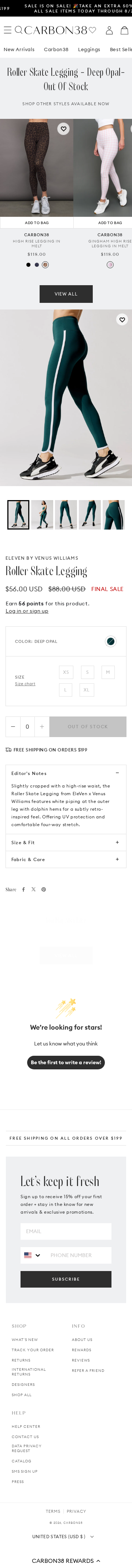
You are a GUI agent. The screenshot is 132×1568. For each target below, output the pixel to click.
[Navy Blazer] (36, 264)
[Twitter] (33, 889)
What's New (25, 1339)
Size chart (25, 683)
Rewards (81, 1350)
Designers (23, 1384)
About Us (82, 1339)
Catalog (22, 1461)
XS (66, 672)
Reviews (81, 1360)
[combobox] (33, 1255)
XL (87, 690)
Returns (21, 1360)
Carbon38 (56, 49)
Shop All (22, 1394)
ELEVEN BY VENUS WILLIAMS (42, 558)
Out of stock (88, 726)
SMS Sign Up (25, 1471)
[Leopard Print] (45, 264)
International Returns (29, 1372)
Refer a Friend (88, 1370)
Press (18, 1481)
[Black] (28, 264)
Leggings (89, 49)
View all (66, 294)
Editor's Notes (29, 773)
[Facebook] (23, 889)
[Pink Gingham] (110, 264)
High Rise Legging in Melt (36, 243)
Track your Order (33, 1350)
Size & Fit (23, 842)
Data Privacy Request (27, 1448)
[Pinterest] (43, 889)
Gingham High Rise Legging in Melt (110, 243)
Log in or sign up (27, 611)
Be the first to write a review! (66, 1062)
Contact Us (25, 1436)
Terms (53, 1511)
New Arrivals (19, 49)
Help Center (26, 1426)
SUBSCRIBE (66, 1279)
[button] (66, 1560)
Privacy (76, 1511)
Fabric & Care (28, 859)
